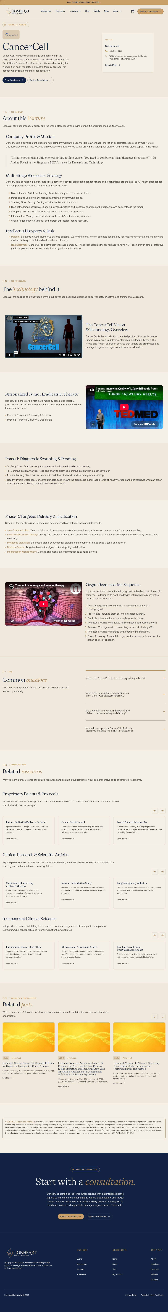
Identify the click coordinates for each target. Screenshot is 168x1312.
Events (97, 11)
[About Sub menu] (120, 11)
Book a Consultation (149, 11)
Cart (114, 1269)
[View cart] (133, 11)
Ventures (80, 1269)
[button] (126, 677)
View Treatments (12, 80)
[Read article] (28, 1049)
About (115, 11)
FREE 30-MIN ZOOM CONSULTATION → (84, 2)
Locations (74, 11)
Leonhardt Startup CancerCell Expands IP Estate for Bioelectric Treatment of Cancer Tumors (28, 1065)
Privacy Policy (131, 1295)
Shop (87, 11)
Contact (154, 1280)
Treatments (60, 11)
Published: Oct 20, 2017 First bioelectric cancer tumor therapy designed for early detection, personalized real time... (28, 1072)
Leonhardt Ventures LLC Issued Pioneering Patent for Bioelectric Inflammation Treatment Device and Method (136, 1066)
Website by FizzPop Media (152, 1295)
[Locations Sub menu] (80, 11)
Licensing (155, 1269)
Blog (6, 1058)
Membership (46, 11)
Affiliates (154, 1274)
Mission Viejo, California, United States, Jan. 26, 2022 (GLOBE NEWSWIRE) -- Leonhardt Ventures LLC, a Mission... (83, 1080)
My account (117, 1274)
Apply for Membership (97, 1216)
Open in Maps (111, 65)
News (106, 11)
